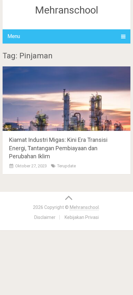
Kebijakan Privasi (82, 217)
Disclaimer (45, 217)
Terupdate (66, 165)
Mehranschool (66, 10)
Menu (13, 36)
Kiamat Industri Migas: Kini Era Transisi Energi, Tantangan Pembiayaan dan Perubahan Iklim (58, 147)
